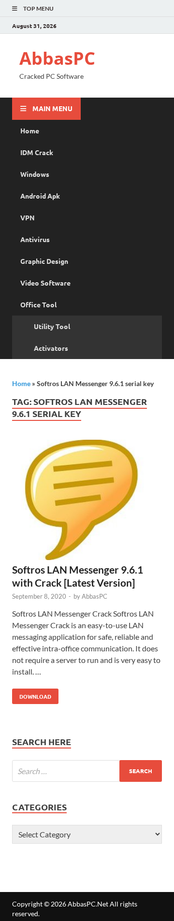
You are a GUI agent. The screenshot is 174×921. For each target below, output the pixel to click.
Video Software (45, 282)
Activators (51, 348)
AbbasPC (57, 58)
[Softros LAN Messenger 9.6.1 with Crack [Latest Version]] (87, 501)
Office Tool (38, 304)
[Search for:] (87, 771)
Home (29, 130)
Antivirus (35, 239)
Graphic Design (44, 261)
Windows (34, 174)
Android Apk (40, 195)
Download (31, 694)
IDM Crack (36, 152)
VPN (27, 217)
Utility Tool (52, 326)
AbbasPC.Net (88, 904)
